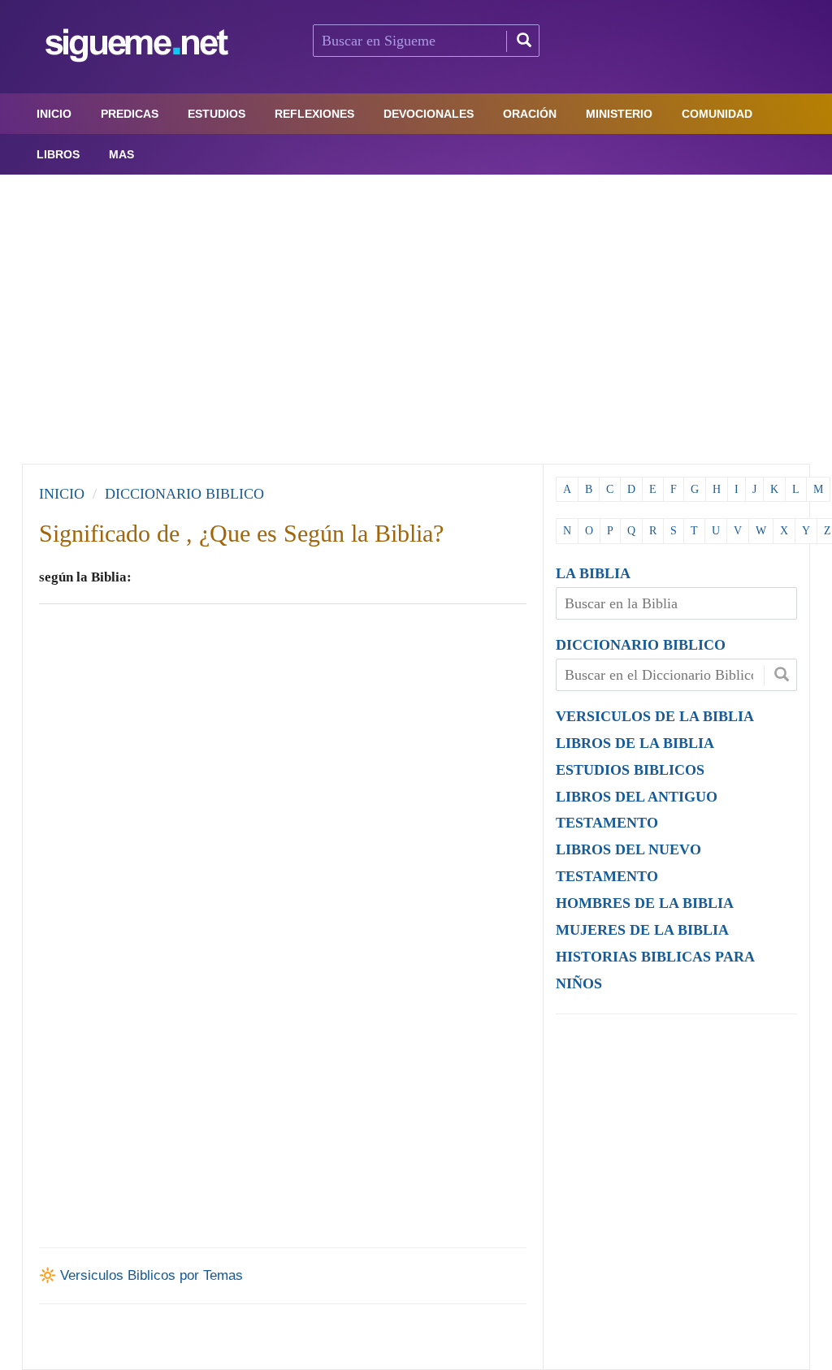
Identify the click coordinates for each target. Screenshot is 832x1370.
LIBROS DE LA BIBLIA (635, 743)
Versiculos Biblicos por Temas (151, 1275)
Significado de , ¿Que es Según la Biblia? (241, 533)
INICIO (61, 494)
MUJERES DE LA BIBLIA (642, 930)
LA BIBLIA (593, 573)
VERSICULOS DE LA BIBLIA (655, 716)
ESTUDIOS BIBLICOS (630, 770)
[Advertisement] (416, 315)
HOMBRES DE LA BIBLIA (645, 903)
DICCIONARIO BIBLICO (641, 645)
